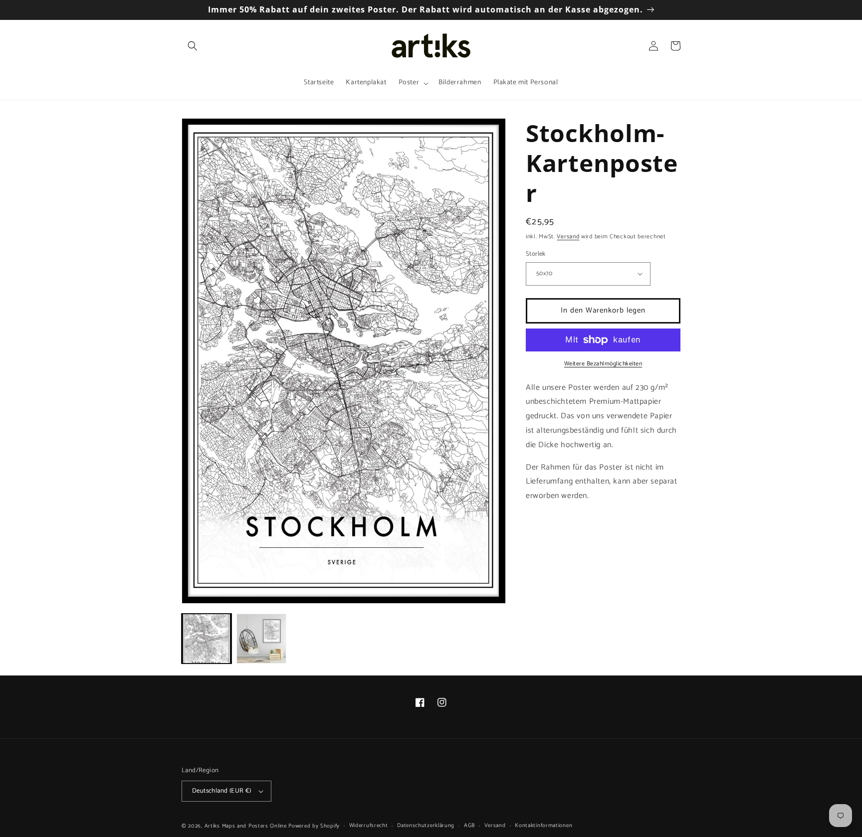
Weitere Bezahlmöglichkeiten (603, 363)
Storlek (536, 254)
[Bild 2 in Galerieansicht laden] (261, 639)
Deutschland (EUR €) (221, 791)
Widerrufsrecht (368, 825)
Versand (568, 236)
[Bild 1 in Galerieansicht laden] (206, 639)
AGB (469, 825)
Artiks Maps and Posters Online (246, 826)
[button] (193, 46)
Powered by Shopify (314, 826)
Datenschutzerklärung (425, 825)
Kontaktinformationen (543, 825)
